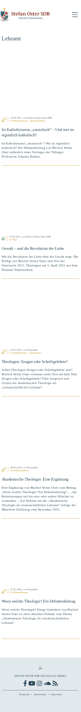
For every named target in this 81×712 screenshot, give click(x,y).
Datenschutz (40, 694)
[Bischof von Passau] (25, 15)
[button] (75, 14)
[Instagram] (39, 683)
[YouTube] (31, 683)
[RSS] (55, 683)
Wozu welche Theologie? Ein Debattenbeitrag (38, 601)
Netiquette (24, 694)
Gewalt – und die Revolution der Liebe (33, 248)
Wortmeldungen (20, 120)
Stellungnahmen (21, 470)
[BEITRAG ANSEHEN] (40, 81)
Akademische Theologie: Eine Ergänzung (35, 479)
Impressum (56, 694)
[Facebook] (25, 683)
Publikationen (20, 353)
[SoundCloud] (47, 683)
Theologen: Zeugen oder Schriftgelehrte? (35, 361)
